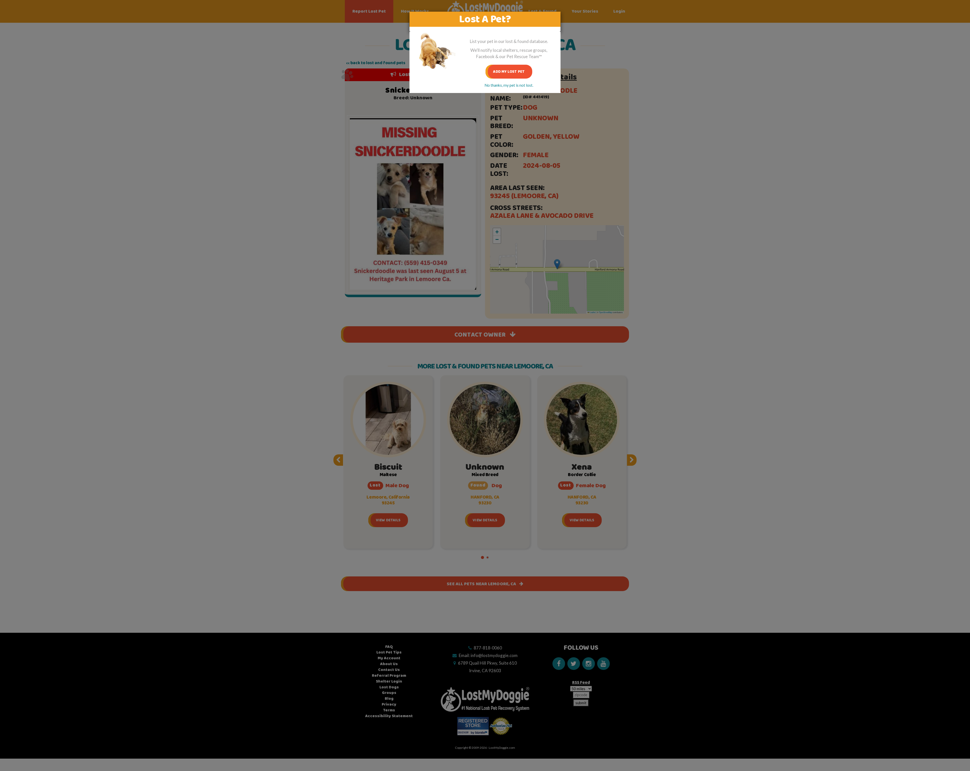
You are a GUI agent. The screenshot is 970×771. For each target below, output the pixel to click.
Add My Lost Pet (509, 72)
